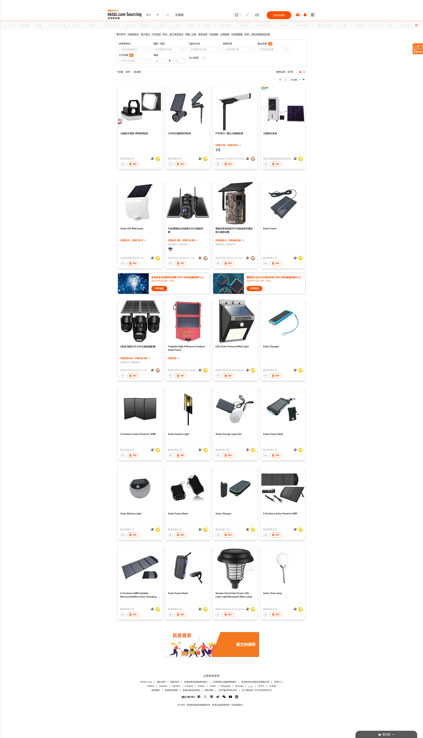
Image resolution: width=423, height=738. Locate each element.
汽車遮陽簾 (237, 34)
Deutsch (163, 686)
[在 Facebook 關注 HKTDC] (199, 696)
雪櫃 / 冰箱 (190, 34)
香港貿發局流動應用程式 (196, 682)
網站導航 (209, 690)
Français (189, 686)
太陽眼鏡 (224, 34)
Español (176, 686)
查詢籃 (386, 734)
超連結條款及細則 (191, 690)
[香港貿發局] (211, 675)
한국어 (261, 686)
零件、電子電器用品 (173, 34)
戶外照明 (156, 34)
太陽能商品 (133, 34)
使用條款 (155, 690)
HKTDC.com (146, 682)
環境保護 (202, 34)
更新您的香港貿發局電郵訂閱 (255, 682)
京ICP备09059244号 (227, 690)
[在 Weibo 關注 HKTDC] (217, 696)
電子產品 (145, 34)
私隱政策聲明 (171, 690)
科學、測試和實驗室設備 (257, 34)
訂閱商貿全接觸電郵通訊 (224, 682)
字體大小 (278, 682)
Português (225, 686)
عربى (250, 686)
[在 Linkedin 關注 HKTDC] (211, 696)
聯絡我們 (175, 682)
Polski (213, 686)
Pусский (239, 686)
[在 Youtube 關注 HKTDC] (230, 696)
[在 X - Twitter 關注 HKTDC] (205, 696)
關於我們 (161, 682)
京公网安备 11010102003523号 (257, 690)
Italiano (201, 686)
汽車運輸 (213, 34)
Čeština (150, 686)
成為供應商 (279, 15)
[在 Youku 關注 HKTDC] (236, 696)
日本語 (272, 686)
